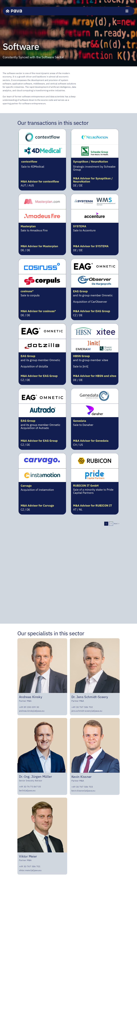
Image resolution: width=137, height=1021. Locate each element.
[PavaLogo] (14, 10)
